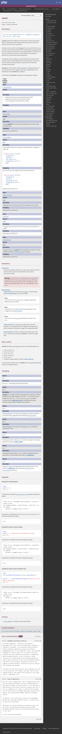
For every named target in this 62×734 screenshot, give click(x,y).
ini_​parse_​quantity (50, 77)
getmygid (48, 60)
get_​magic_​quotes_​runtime (50, 123)
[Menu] (59, 2)
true (34, 50)
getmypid (48, 64)
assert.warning (7, 240)
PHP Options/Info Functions (20, 10)
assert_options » (56, 9)
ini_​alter (48, 71)
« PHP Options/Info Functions (41, 9)
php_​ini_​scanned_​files (51, 93)
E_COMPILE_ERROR (18, 442)
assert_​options (49, 118)
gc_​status (48, 37)
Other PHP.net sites (54, 728)
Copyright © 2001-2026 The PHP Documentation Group (17, 728)
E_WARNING (16, 250)
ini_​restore (48, 79)
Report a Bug (36, 631)
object (17, 309)
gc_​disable (48, 30)
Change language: (26, 15)
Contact (44, 728)
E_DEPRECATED (30, 455)
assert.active (6, 114)
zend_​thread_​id (50, 113)
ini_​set (47, 80)
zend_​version (49, 115)
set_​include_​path (50, 106)
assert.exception (7, 195)
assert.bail (6, 216)
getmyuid (48, 66)
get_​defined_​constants (51, 42)
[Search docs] (56, 2)
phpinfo (48, 100)
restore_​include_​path (51, 126)
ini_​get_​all (48, 75)
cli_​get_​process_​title (51, 20)
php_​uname (49, 97)
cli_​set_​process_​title (51, 22)
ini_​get (47, 73)
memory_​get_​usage (50, 86)
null (38, 34)
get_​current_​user (50, 40)
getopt (47, 68)
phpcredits (48, 99)
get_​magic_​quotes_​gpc (51, 120)
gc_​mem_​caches (50, 35)
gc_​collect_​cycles (50, 28)
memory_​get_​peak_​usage (50, 83)
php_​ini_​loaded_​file (51, 91)
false (17, 70)
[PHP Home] (4, 2)
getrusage (48, 69)
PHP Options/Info (7, 10)
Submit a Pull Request (26, 631)
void (7, 163)
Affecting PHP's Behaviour (25, 9)
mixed (15, 34)
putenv (47, 104)
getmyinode (49, 62)
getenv (47, 57)
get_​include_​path (50, 46)
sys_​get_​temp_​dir (50, 109)
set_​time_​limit (49, 108)
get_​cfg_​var (49, 39)
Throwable (28, 34)
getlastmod (49, 59)
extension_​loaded (50, 26)
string (34, 34)
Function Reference (12, 9)
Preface (4, 9)
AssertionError (18, 205)
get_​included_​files (50, 48)
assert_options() (8, 621)
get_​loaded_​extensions (49, 50)
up (2, 679)
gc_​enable (48, 31)
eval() (29, 280)
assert (47, 19)
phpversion (48, 102)
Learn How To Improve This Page (10, 631)
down (5, 679)
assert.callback (7, 137)
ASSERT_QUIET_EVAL (17, 400)
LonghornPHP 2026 (31, 6)
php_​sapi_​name (50, 95)
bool (18, 36)
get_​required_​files (50, 53)
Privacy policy (6, 732)
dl (46, 24)
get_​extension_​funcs (51, 44)
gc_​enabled (49, 33)
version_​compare (50, 111)
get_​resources (49, 55)
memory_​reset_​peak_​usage (51, 88)
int (7, 157)
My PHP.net (37, 728)
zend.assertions (7, 87)
